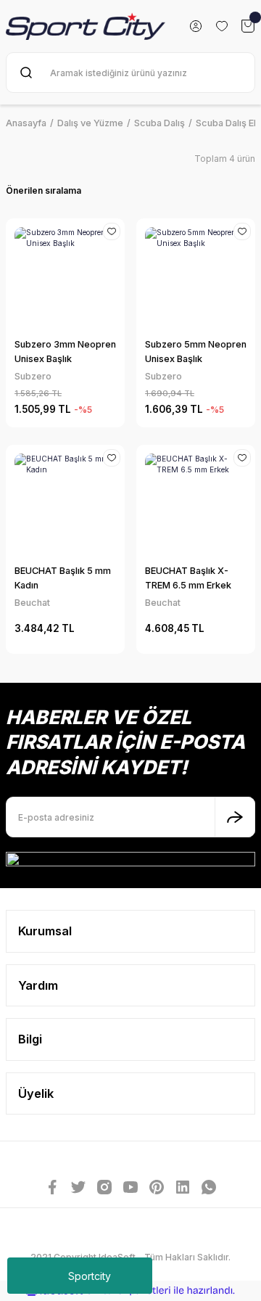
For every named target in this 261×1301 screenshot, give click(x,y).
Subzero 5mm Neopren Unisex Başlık (195, 351)
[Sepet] (248, 26)
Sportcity (89, 1276)
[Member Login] (195, 26)
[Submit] (235, 817)
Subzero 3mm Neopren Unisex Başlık (65, 351)
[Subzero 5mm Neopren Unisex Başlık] (195, 278)
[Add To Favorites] (111, 231)
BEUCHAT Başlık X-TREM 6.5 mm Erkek (188, 578)
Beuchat (32, 602)
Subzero (32, 376)
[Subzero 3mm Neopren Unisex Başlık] (65, 278)
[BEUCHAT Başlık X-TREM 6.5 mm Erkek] (195, 504)
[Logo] (85, 26)
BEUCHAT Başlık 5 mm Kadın (62, 578)
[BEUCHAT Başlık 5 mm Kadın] (65, 504)
